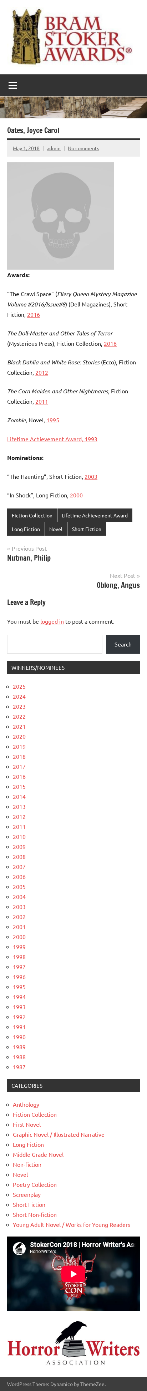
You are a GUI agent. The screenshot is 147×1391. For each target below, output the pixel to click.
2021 (19, 726)
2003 (91, 476)
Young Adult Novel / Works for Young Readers (71, 1224)
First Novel (27, 1124)
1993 (19, 1006)
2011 (41, 401)
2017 (19, 766)
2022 (19, 716)
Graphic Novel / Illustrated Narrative (59, 1134)
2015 (19, 786)
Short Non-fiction (35, 1214)
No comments (83, 148)
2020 (19, 736)
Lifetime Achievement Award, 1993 (52, 438)
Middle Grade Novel (38, 1154)
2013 (19, 806)
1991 (19, 1026)
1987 (19, 1066)
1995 (52, 419)
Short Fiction (86, 529)
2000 (76, 494)
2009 (19, 846)
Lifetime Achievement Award (95, 515)
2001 (19, 926)
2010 (19, 836)
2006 (19, 876)
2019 (19, 746)
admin (54, 148)
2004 (19, 896)
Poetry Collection (35, 1184)
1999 (19, 946)
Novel (55, 529)
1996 (19, 976)
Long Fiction (26, 529)
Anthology (26, 1104)
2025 (19, 686)
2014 (19, 796)
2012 (41, 372)
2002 (19, 916)
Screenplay (27, 1194)
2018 (19, 756)
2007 (19, 866)
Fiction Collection (32, 515)
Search (123, 644)
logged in (52, 621)
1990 (19, 1036)
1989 (19, 1046)
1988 (19, 1056)
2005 (19, 886)
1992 (19, 1016)
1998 (19, 956)
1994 (19, 996)
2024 (19, 696)
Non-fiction (27, 1164)
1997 (19, 966)
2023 (19, 706)
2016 (33, 314)
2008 (19, 856)
